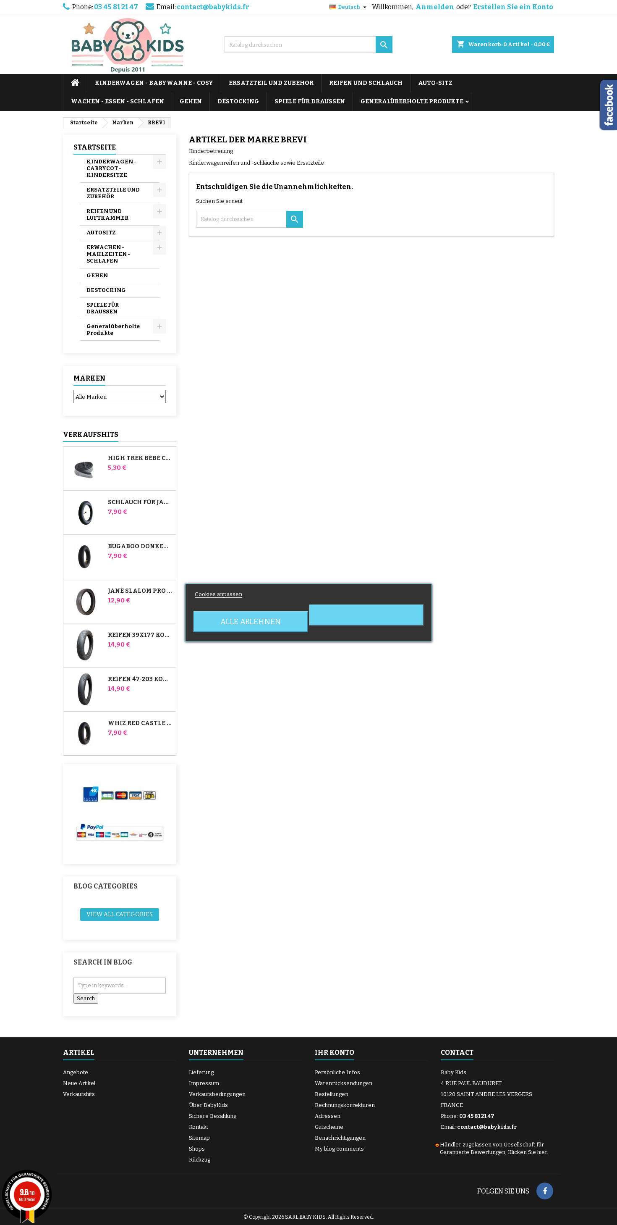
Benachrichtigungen (340, 1138)
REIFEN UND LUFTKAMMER (107, 214)
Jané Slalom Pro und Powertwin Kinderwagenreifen (140, 591)
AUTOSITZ (101, 232)
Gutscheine (329, 1127)
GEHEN (191, 101)
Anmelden (435, 7)
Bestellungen (331, 1094)
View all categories (119, 914)
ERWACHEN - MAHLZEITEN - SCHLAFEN (108, 254)
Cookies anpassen (218, 594)
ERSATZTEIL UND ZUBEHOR (271, 83)
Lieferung (201, 1072)
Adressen (327, 1116)
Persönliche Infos (337, 1072)
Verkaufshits (90, 435)
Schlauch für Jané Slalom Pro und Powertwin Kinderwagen (140, 502)
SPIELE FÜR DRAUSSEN (310, 101)
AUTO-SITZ (435, 83)
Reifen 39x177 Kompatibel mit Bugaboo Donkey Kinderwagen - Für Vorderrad (140, 635)
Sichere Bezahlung (212, 1116)
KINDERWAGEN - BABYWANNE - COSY (154, 83)
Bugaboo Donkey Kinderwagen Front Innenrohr (140, 546)
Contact (457, 1053)
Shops (197, 1149)
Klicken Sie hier (527, 1152)
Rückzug (199, 1160)
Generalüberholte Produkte (412, 101)
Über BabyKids (208, 1105)
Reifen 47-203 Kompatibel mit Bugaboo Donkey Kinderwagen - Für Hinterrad (140, 679)
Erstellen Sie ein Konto (513, 7)
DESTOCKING (238, 101)
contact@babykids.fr (213, 7)
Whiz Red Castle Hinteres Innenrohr (140, 723)
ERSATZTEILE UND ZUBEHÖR (113, 193)
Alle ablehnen (250, 621)
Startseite (94, 147)
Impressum (204, 1083)
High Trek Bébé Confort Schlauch (140, 458)
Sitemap (199, 1138)
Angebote (75, 1072)
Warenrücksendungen (343, 1083)
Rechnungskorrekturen (345, 1105)
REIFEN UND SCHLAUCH (366, 83)
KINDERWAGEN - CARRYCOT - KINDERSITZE (111, 168)
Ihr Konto (334, 1053)
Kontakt (198, 1127)
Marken (89, 378)
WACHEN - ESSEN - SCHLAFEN (117, 101)
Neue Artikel (79, 1083)
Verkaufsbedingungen (217, 1094)
